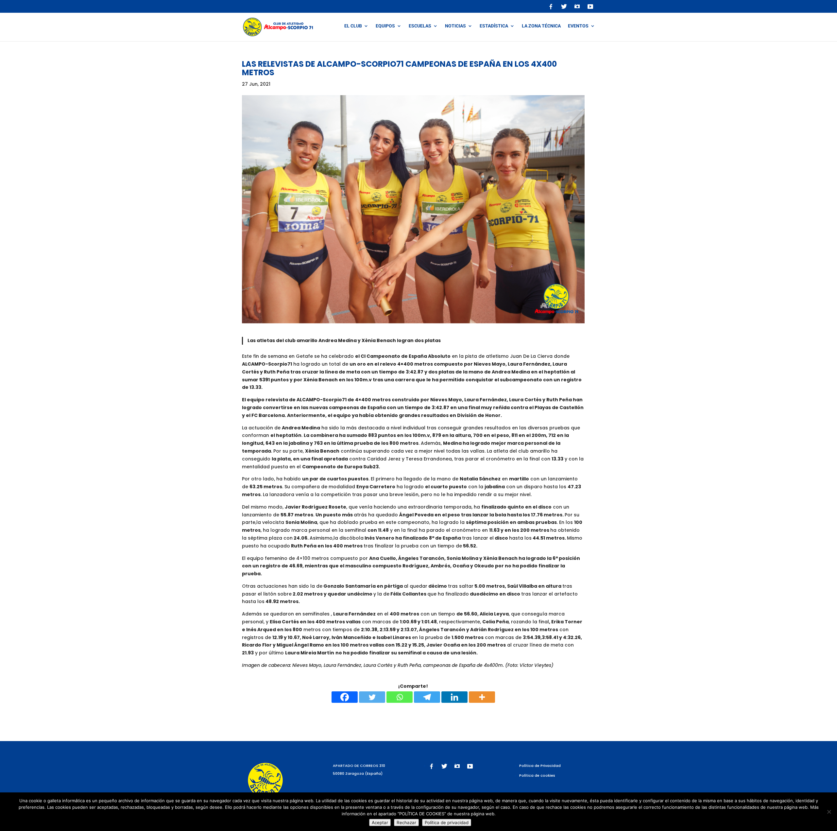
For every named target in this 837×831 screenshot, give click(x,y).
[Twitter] (372, 697)
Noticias (455, 26)
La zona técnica (541, 26)
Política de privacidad (447, 822)
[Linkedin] (454, 697)
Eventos (578, 26)
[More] (482, 697)
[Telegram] (427, 697)
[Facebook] (345, 697)
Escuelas (420, 26)
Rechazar (406, 822)
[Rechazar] (829, 811)
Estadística (494, 26)
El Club (353, 26)
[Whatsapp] (399, 697)
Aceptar (380, 822)
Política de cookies (537, 775)
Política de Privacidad (540, 765)
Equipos (385, 26)
